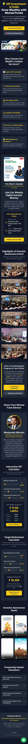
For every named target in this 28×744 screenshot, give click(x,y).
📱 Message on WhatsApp (14, 393)
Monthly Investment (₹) (10, 480)
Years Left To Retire (9, 561)
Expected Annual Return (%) (12, 495)
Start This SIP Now (14, 524)
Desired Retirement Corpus (12, 553)
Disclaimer (14, 732)
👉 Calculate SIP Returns (14, 28)
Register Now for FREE (14, 239)
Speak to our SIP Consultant (14, 593)
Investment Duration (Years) (12, 489)
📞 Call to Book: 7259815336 (14, 387)
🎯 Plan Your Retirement (14, 33)
